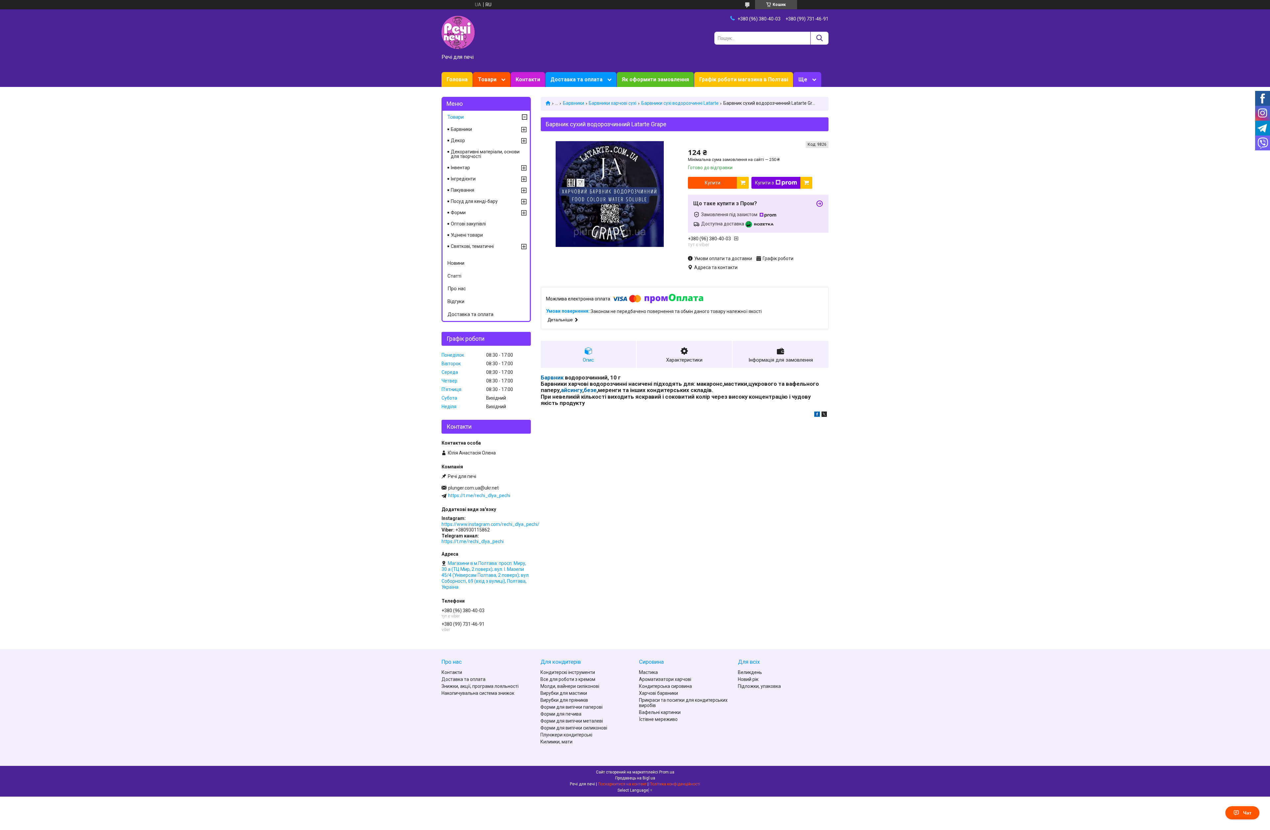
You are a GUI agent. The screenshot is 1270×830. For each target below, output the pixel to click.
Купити (712, 182)
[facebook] (817, 415)
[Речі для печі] (458, 32)
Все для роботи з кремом (567, 679)
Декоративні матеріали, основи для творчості (485, 154)
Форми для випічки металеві (571, 721)
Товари (487, 79)
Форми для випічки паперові (571, 707)
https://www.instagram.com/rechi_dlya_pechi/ (490, 524)
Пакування (462, 190)
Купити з (764, 182)
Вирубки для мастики (563, 693)
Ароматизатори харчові (665, 679)
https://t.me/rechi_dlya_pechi (479, 495)
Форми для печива (560, 714)
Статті (454, 276)
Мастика (648, 672)
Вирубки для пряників (564, 700)
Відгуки (455, 301)
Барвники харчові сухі (612, 103)
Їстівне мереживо (658, 719)
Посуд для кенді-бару (474, 201)
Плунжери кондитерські (566, 734)
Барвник (552, 377)
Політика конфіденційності (675, 784)
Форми (458, 212)
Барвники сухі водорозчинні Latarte (680, 103)
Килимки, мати (556, 741)
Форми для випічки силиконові (573, 728)
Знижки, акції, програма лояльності (480, 686)
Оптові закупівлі (468, 223)
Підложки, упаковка (759, 686)
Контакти (528, 79)
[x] (824, 415)
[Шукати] (819, 38)
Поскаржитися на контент (622, 784)
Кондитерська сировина (665, 686)
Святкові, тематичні (472, 246)
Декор (458, 140)
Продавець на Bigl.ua (635, 778)
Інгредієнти (463, 178)
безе (590, 390)
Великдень (750, 672)
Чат (1247, 812)
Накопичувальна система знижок (478, 693)
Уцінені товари (467, 235)
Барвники (573, 103)
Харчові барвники (658, 693)
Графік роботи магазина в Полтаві (743, 79)
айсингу (571, 390)
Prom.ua (666, 772)
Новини (455, 263)
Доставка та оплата (576, 79)
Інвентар (460, 167)
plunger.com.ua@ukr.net (473, 488)
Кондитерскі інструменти (567, 672)
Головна (457, 79)
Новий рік (748, 679)
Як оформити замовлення (655, 79)
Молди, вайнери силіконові (569, 686)
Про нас (456, 289)
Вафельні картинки (660, 712)
